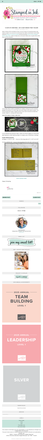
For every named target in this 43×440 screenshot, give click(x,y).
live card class (21, 426)
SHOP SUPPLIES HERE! (21, 178)
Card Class (21, 420)
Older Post (36, 197)
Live (21, 423)
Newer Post (6, 197)
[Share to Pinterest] (40, 192)
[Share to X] (38, 192)
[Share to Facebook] (37, 192)
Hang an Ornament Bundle (13, 34)
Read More (21, 232)
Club (21, 422)
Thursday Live (21, 425)
